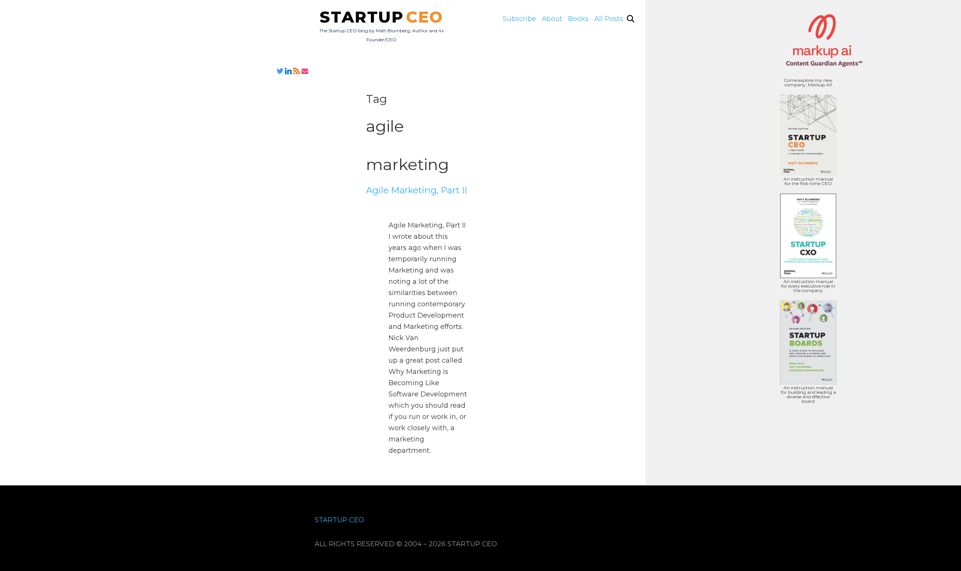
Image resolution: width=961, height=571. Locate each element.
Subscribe (519, 19)
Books (578, 19)
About (552, 19)
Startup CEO (339, 520)
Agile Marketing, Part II (416, 190)
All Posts (608, 19)
